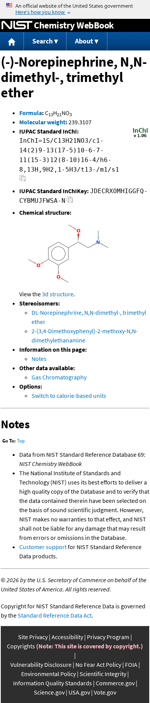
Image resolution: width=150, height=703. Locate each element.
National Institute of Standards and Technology (17, 25)
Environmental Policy (48, 674)
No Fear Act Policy (98, 664)
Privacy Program (108, 637)
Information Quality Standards (52, 683)
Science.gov (49, 692)
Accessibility (67, 637)
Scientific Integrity (103, 674)
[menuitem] (12, 41)
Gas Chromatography (59, 377)
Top (21, 440)
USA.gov (79, 692)
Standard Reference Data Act (55, 615)
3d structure (57, 294)
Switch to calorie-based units (69, 395)
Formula (30, 113)
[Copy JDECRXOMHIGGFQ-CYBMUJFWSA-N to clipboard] (70, 202)
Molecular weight (42, 122)
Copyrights (21, 646)
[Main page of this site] (12, 41)
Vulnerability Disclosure (41, 664)
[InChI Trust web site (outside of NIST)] (140, 136)
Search (42, 41)
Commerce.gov (115, 683)
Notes (39, 358)
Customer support (43, 547)
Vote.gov (105, 692)
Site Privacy (33, 637)
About (84, 41)
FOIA (131, 664)
